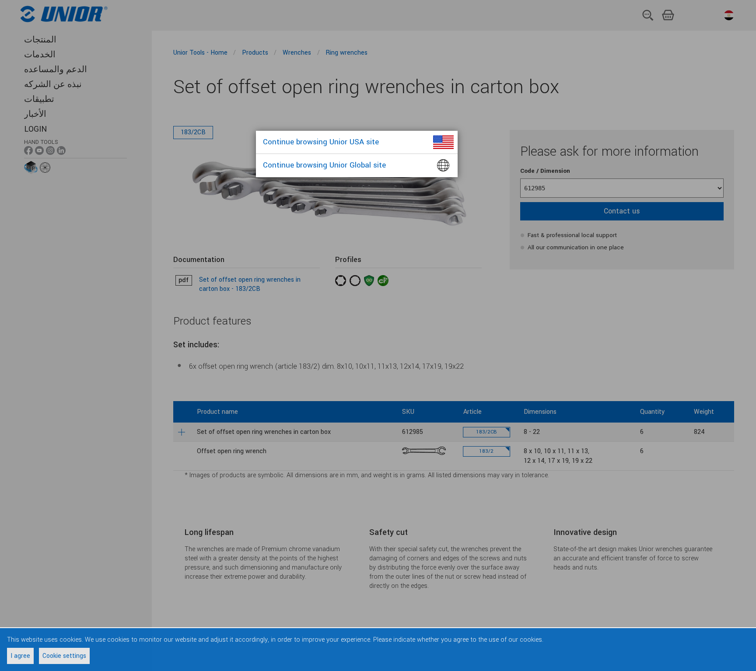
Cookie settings (64, 656)
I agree (20, 656)
